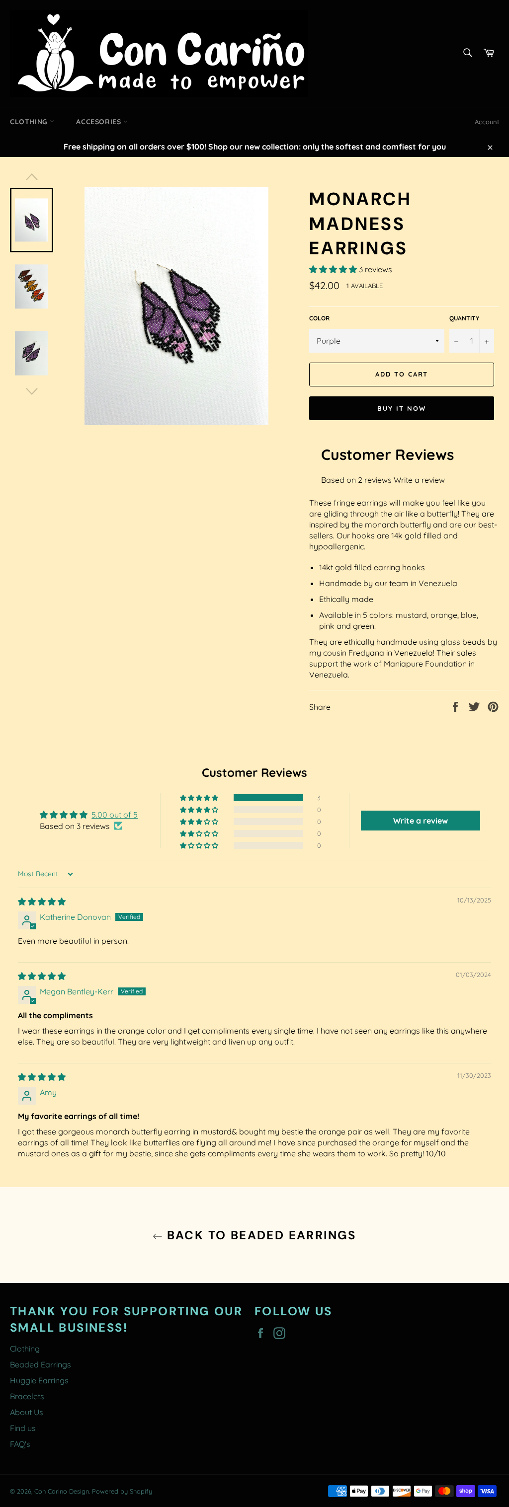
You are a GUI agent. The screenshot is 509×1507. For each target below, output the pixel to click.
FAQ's (20, 1444)
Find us (23, 1428)
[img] (42, 901)
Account (487, 122)
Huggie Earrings (39, 1380)
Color (319, 318)
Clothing (30, 121)
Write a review (419, 480)
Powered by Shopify (122, 1491)
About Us (26, 1412)
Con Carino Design (61, 1491)
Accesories (99, 121)
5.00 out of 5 (114, 815)
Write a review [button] (420, 821)
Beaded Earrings (40, 1364)
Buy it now (401, 408)
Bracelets (27, 1396)
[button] (334, 269)
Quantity (464, 318)
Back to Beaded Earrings (259, 1235)
